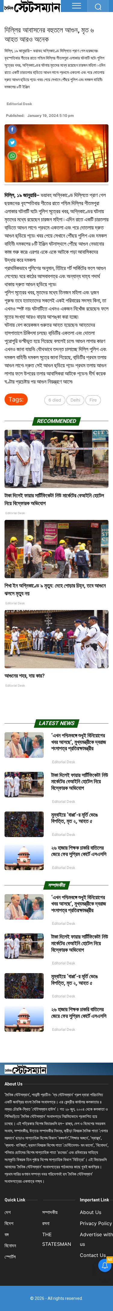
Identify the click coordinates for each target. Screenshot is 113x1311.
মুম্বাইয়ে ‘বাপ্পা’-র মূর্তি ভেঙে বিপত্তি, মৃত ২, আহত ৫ (74, 818)
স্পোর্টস (10, 1257)
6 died (55, 399)
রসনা (45, 1223)
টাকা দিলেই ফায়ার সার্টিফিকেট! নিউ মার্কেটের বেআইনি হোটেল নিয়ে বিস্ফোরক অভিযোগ (79, 781)
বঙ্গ (7, 1234)
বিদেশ (9, 1223)
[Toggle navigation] (76, 6)
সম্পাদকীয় (50, 1212)
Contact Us (93, 1255)
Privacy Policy (96, 1223)
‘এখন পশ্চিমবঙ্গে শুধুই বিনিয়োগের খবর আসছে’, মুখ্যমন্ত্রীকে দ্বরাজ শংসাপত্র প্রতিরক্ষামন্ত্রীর (78, 741)
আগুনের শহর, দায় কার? (25, 675)
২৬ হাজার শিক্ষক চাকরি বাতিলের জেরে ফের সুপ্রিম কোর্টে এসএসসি (78, 851)
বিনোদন (10, 1246)
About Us (14, 1084)
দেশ (8, 1212)
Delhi (75, 399)
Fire (93, 399)
